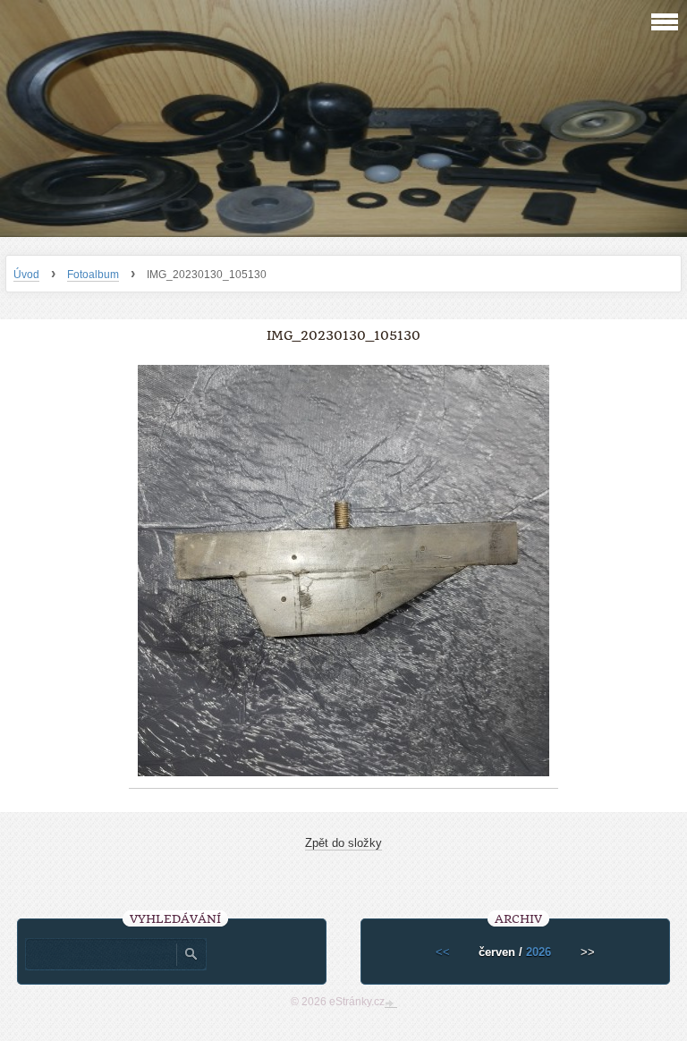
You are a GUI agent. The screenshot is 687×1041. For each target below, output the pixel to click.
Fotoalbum (93, 274)
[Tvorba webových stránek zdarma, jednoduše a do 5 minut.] (391, 1003)
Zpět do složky (343, 843)
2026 (538, 952)
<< (443, 952)
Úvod (26, 274)
